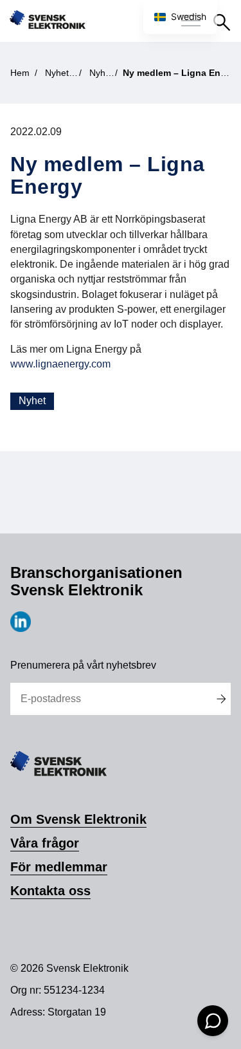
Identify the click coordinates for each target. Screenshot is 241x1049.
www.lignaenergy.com (60, 363)
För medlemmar (58, 867)
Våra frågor (44, 843)
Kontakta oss (50, 891)
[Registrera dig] (221, 699)
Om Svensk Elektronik (78, 819)
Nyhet (32, 400)
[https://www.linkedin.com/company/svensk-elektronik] (20, 628)
